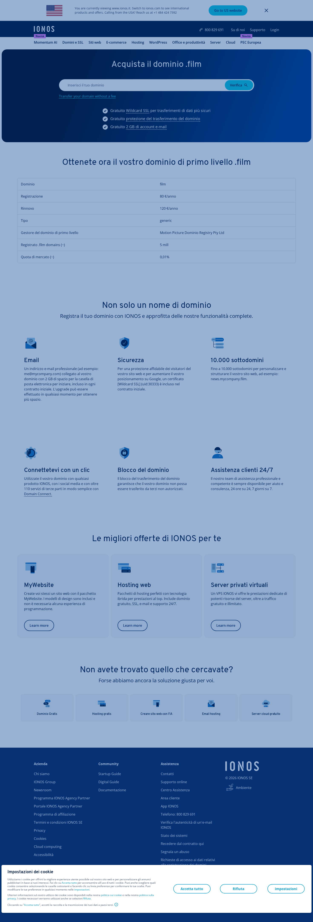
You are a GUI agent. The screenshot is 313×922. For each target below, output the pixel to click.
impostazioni (81, 889)
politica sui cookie (111, 895)
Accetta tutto (69, 883)
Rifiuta (87, 898)
